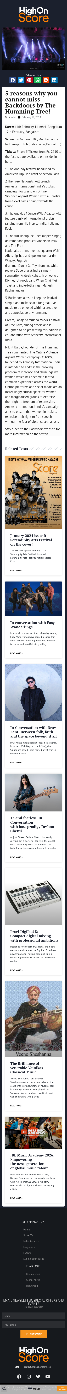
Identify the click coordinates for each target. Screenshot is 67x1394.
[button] (4, 1388)
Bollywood (32, 1285)
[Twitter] (38, 1376)
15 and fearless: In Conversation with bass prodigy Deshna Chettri (32, 824)
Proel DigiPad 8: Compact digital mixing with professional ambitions (34, 936)
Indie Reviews (30, 1241)
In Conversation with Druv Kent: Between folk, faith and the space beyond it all (33, 732)
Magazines (29, 1247)
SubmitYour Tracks (62, 1389)
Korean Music (33, 1274)
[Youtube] (47, 1376)
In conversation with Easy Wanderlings (32, 624)
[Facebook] (19, 1376)
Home (26, 1229)
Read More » (16, 570)
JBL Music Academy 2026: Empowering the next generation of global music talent (32, 1162)
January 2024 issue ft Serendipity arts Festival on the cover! (31, 540)
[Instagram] (29, 1376)
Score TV (28, 1235)
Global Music (33, 1280)
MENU (36, 1389)
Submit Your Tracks (33, 1258)
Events (27, 1253)
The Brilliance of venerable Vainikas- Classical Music (27, 1067)
